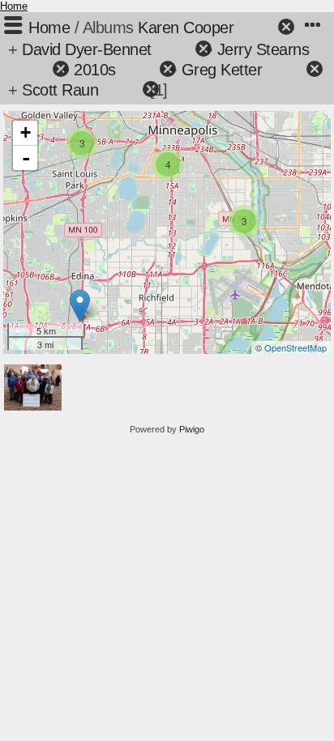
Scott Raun (60, 90)
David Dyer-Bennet (87, 49)
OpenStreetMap (295, 347)
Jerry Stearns (263, 49)
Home (14, 6)
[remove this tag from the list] (257, 27)
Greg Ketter (222, 70)
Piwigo (191, 429)
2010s (95, 70)
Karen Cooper (185, 27)
